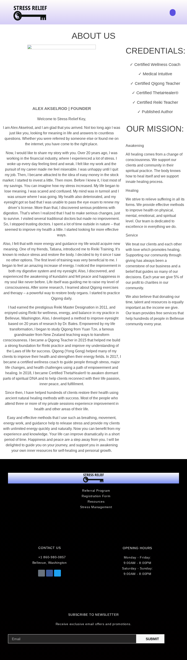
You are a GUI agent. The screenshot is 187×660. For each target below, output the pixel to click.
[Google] (41, 573)
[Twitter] (57, 573)
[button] (173, 12)
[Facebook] (49, 573)
